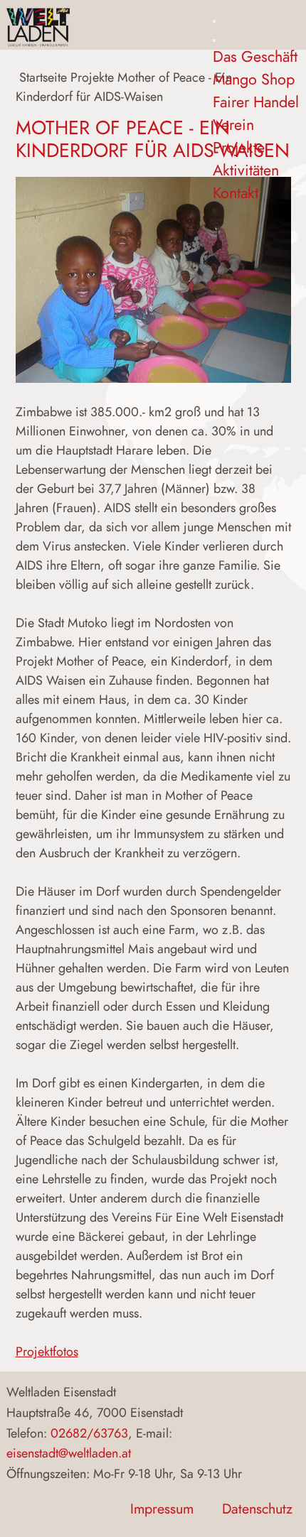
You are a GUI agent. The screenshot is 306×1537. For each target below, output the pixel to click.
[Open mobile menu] (214, 21)
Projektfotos (47, 1351)
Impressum (162, 1509)
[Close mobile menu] (214, 40)
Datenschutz (257, 1509)
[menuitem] (255, 56)
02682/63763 (89, 1433)
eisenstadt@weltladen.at (68, 1453)
